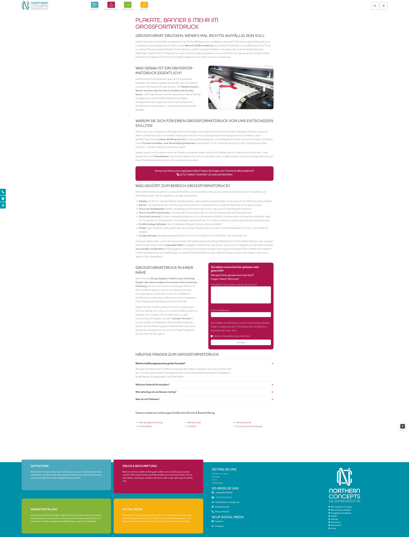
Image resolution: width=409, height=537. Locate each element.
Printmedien (145, 426)
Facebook (219, 521)
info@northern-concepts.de (227, 502)
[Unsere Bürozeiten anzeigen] (3, 199)
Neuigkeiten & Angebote (341, 513)
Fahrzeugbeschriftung (151, 422)
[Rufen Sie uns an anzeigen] (3, 192)
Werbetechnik (243, 422)
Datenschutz (336, 525)
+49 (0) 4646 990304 (223, 492)
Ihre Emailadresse (220, 310)
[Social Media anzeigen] (3, 205)
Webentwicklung (127, 9)
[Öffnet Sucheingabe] (375, 6)
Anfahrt (334, 516)
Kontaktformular (222, 507)
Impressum (336, 522)
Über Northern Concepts (341, 507)
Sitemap (334, 519)
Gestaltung (95, 9)
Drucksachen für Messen (249, 426)
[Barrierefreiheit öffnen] (402, 426)
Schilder (191, 426)
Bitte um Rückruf (222, 511)
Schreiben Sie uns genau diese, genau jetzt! (234, 284)
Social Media (144, 9)
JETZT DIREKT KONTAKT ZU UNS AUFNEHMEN (206, 174)
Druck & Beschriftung (111, 9)
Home (333, 528)
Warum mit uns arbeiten (341, 510)
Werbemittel (194, 422)
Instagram (219, 526)
